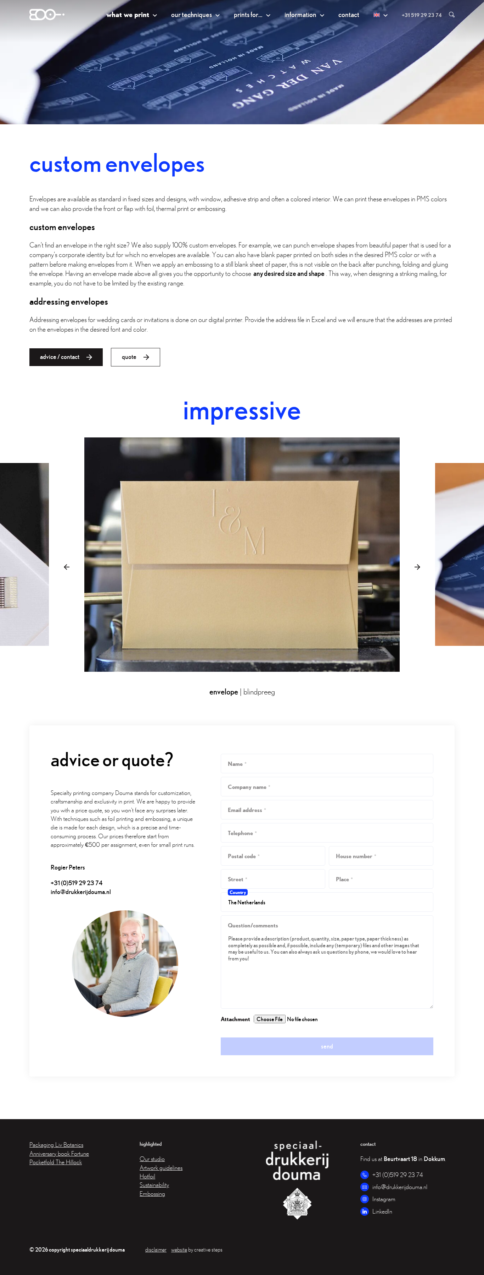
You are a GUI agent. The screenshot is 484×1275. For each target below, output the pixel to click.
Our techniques (191, 14)
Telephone (242, 832)
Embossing (152, 1193)
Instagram (383, 1199)
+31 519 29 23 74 (422, 15)
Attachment (235, 1018)
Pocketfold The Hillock (55, 1162)
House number (356, 855)
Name (237, 763)
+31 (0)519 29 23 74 (76, 883)
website (179, 1249)
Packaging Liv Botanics (56, 1144)
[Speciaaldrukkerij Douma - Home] (46, 14)
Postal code (244, 855)
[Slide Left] (66, 567)
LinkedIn (382, 1211)
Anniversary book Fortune (59, 1153)
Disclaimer (156, 1249)
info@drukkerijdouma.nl (81, 891)
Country (238, 892)
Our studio (152, 1158)
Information (300, 14)
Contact (348, 14)
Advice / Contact (59, 356)
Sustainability (154, 1184)
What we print (127, 14)
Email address (247, 809)
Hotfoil (147, 1176)
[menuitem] (380, 15)
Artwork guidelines (161, 1167)
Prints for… (248, 14)
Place (344, 879)
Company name (249, 786)
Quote (129, 356)
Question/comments (253, 925)
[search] (448, 14)
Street (237, 879)
